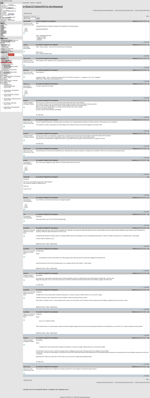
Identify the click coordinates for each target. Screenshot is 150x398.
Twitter (41, 53)
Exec (1, 34)
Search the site (3, 82)
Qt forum (3, 62)
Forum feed (3, 6)
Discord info (3, 13)
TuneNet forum (5, 68)
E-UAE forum (5, 54)
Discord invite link (4, 14)
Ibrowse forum (5, 57)
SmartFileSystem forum (7, 64)
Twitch (50, 53)
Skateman (26, 70)
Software (32, 2)
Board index (26, 2)
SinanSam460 (27, 21)
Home (1, 2)
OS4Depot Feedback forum (8, 41)
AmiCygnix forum (5, 44)
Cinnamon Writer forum (7, 48)
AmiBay (2, 30)
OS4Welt (2, 21)
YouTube (45, 53)
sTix (24, 214)
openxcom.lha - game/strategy (11, 90)
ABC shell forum (5, 45)
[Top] (146, 41)
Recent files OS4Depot (6, 7)
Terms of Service (4, 73)
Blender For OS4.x (40, 243)
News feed (3, 5)
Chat (1, 9)
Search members (4, 83)
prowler (25, 160)
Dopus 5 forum (5, 52)
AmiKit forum (4, 47)
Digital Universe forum (7, 51)
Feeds (1, 3)
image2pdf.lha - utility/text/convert (12, 98)
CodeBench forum (6, 50)
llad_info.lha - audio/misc (10, 102)
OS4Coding (3, 31)
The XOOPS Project (85, 397)
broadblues (26, 228)
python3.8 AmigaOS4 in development (43, 6)
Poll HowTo (3, 78)
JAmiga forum (5, 58)
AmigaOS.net (3, 24)
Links (1, 16)
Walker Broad (53, 243)
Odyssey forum (5, 59)
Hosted (2, 37)
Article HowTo (4, 79)
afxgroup (25, 100)
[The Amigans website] (6, 0)
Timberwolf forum (5, 65)
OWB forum (4, 61)
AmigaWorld (3, 33)
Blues (47, 243)
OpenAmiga (3, 20)
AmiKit (2, 29)
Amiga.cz (2, 36)
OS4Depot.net (3, 19)
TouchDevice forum (6, 66)
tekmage (25, 197)
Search (1, 80)
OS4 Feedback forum (6, 40)
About (1, 71)
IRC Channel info (4, 10)
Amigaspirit (3, 27)
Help (1, 76)
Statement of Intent (4, 72)
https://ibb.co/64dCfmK (42, 29)
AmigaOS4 (38, 2)
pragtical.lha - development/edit (11, 107)
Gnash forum (4, 55)
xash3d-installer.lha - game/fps (11, 94)
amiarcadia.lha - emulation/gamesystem (9, 85)
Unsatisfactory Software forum (9, 69)
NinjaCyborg (26, 58)
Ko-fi (37, 53)
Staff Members (3, 75)
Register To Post (28, 13)
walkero (25, 44)
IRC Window (3, 12)
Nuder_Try (26, 83)
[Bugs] (9, 19)
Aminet (2, 26)
